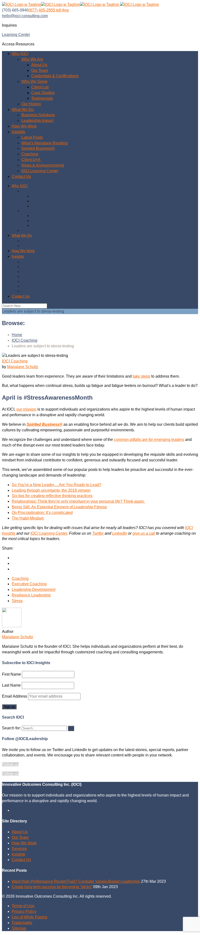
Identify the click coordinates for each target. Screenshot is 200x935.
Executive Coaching (29, 584)
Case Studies (43, 93)
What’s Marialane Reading (44, 143)
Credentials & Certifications (55, 76)
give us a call (143, 533)
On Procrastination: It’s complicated (42, 512)
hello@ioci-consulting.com (25, 16)
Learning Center (16, 34)
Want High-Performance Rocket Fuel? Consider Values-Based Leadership (76, 881)
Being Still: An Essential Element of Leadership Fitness (59, 507)
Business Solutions (38, 115)
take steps (141, 376)
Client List (40, 87)
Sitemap (19, 928)
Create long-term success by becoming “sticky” (52, 887)
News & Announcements (42, 165)
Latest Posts (32, 137)
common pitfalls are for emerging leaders (149, 439)
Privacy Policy (24, 911)
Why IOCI (20, 54)
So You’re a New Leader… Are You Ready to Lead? (56, 485)
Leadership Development (33, 589)
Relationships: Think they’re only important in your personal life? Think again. (78, 501)
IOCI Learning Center (39, 171)
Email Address (15, 696)
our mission (26, 409)
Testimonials (42, 98)
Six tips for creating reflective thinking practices (52, 496)
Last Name (11, 685)
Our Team (39, 70)
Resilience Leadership (31, 595)
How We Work (24, 126)
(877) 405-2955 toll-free (49, 10)
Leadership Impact (37, 120)
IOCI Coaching (15, 361)
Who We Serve (34, 81)
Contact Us (21, 176)
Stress (17, 601)
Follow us (10, 764)
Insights (18, 132)
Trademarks (22, 923)
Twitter (98, 533)
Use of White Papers (29, 917)
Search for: (11, 728)
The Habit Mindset (28, 518)
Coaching (29, 154)
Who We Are (32, 59)
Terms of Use (23, 906)
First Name (11, 674)
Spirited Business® (38, 148)
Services (19, 849)
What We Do (23, 109)
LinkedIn (119, 533)
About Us (39, 65)
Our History (31, 104)
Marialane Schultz (22, 367)
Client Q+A (30, 160)
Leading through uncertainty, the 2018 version (51, 490)
